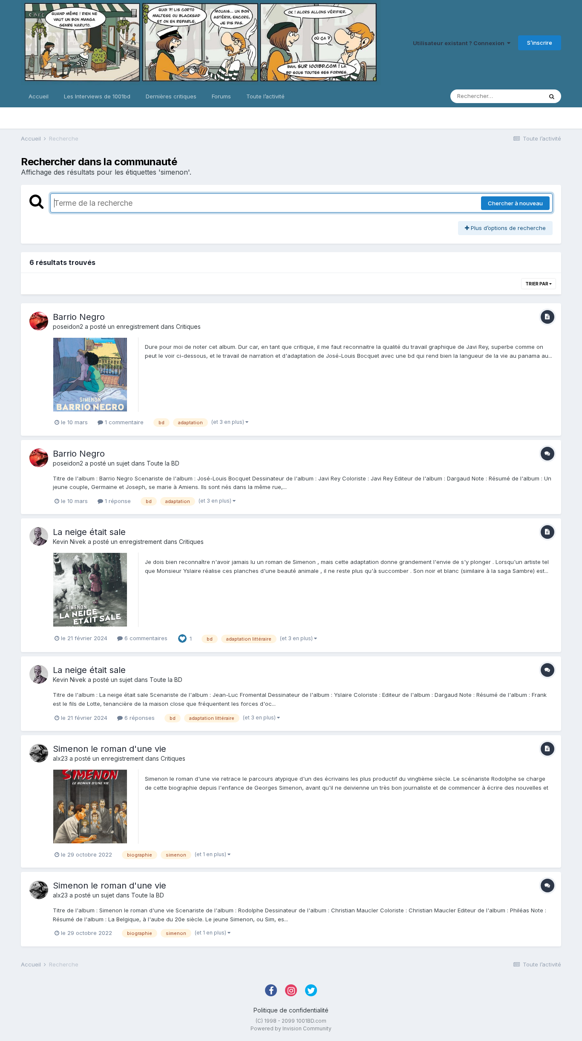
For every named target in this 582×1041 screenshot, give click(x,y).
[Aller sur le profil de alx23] (38, 753)
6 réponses (139, 717)
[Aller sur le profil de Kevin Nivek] (38, 536)
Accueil (39, 96)
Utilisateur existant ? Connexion (460, 43)
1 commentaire (123, 422)
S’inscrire (539, 42)
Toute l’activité (265, 96)
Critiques (188, 326)
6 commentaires (145, 638)
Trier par (537, 283)
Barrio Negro (79, 317)
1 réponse (117, 500)
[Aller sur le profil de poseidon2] (38, 321)
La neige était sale (89, 532)
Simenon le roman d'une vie (109, 749)
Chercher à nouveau (515, 203)
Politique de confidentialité (291, 1010)
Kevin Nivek (69, 541)
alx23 (60, 758)
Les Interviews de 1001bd (97, 96)
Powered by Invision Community (291, 1028)
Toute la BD (163, 463)
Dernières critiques (171, 96)
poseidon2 (68, 326)
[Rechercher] (551, 96)
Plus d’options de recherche (507, 227)
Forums (221, 96)
